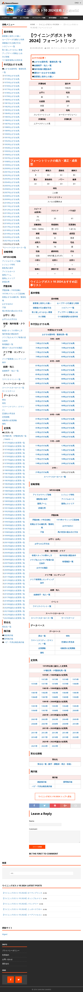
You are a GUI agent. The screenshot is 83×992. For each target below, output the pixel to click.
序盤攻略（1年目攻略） (42, 519)
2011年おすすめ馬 (11, 206)
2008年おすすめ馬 (11, 196)
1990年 (76, 697)
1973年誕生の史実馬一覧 (14, 446)
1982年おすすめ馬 (11, 106)
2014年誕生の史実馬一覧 (14, 587)
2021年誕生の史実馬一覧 (14, 611)
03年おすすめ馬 (42, 423)
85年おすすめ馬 (42, 374)
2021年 (34, 746)
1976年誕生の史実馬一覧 (14, 456)
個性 (42, 652)
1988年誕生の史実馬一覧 (14, 497)
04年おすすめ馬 (67, 423)
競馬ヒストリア (67, 503)
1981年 (34, 692)
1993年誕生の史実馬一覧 (14, 515)
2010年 (76, 724)
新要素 (15, 18)
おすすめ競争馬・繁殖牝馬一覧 (47, 61)
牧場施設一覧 (67, 561)
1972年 (45, 679)
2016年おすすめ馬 (11, 223)
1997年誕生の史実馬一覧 (14, 528)
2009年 (65, 724)
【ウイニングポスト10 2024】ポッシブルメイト (22, 898)
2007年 (45, 724)
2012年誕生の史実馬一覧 (14, 580)
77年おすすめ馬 (42, 352)
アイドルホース (67, 499)
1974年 (65, 679)
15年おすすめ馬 (42, 454)
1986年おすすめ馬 (11, 120)
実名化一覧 (6, 626)
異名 (4, 399)
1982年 (45, 692)
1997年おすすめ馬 (11, 158)
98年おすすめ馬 (67, 405)
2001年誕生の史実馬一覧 (14, 542)
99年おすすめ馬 (42, 410)
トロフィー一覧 (67, 307)
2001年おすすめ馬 (11, 172)
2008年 (55, 724)
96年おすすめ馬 (67, 401)
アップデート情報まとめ (68, 312)
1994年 (65, 706)
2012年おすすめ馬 (11, 209)
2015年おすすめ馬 (11, 220)
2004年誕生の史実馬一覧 (14, 552)
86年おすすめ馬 (67, 374)
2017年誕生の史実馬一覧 (14, 597)
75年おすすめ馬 (42, 348)
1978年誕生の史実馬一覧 (14, 463)
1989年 (65, 697)
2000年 (76, 710)
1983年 (55, 692)
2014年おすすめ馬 (11, 216)
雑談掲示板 (42, 782)
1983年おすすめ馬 (11, 110)
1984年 (65, 692)
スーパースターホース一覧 (55, 476)
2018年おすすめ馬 (11, 230)
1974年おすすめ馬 (11, 79)
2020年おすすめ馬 (11, 237)
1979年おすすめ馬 (11, 96)
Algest (4, 934)
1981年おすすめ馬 (11, 103)
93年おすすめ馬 (42, 396)
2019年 (65, 737)
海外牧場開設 (53, 18)
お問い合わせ (7, 959)
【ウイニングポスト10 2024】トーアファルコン (22, 914)
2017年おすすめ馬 (11, 227)
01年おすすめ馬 (42, 419)
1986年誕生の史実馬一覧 (14, 491)
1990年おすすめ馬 (11, 134)
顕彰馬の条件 (42, 499)
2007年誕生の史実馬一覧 (14, 563)
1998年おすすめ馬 (11, 161)
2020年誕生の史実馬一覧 (14, 607)
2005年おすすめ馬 (11, 185)
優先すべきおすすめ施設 (44, 72)
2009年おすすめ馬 (11, 199)
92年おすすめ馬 (67, 392)
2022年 (45, 746)
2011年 (34, 732)
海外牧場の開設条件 (43, 69)
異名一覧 (42, 636)
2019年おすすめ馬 (11, 233)
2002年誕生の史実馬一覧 (14, 546)
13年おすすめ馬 (42, 450)
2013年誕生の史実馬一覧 (14, 583)
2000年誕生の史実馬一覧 (14, 539)
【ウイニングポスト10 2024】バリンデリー (20, 903)
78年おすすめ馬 (67, 352)
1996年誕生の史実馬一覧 (14, 525)
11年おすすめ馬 (42, 445)
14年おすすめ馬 (67, 450)
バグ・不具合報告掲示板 (42, 786)
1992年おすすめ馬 (11, 141)
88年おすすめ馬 (67, 379)
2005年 (76, 719)
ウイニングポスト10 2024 (64, 48)
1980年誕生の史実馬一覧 (14, 470)
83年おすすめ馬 (42, 370)
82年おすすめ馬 (67, 365)
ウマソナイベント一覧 (42, 606)
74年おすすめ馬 (67, 343)
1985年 (76, 692)
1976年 (34, 684)
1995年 (76, 706)
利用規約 (5, 955)
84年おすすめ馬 (67, 370)
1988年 (55, 697)
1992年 (45, 706)
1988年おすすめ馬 (11, 127)
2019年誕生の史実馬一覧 (14, 604)
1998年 (55, 710)
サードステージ (67, 618)
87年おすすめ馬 (42, 379)
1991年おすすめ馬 (11, 137)
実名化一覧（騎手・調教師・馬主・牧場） (55, 764)
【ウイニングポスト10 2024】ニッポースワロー (22, 909)
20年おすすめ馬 (67, 463)
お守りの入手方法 (42, 543)
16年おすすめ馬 (67, 454)
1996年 (34, 710)
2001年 (34, 719)
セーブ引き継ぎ (24, 18)
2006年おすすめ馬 (11, 189)
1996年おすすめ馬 (11, 154)
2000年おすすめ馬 (11, 168)
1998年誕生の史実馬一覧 (14, 532)
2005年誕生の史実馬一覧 (14, 556)
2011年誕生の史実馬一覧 (14, 577)
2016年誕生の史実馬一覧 (14, 594)
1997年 (45, 710)
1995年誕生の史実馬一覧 (14, 522)
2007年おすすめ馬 (11, 192)
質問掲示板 (67, 782)
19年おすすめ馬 (42, 463)
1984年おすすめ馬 (11, 113)
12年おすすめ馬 (67, 445)
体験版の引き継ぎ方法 (42, 307)
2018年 (55, 737)
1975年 (76, 679)
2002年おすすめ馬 (11, 175)
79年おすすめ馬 (42, 356)
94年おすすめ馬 (67, 396)
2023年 (55, 746)
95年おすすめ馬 (42, 401)
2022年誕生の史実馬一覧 (14, 614)
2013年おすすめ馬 (11, 213)
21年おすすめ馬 (42, 472)
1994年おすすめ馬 (11, 148)
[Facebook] (10, 979)
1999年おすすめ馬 (11, 165)
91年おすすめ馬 (42, 392)
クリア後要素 (64, 18)
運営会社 (5, 963)
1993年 (55, 706)
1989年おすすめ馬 (11, 130)
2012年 (45, 732)
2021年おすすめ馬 (11, 240)
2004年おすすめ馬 (11, 182)
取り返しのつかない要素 (42, 312)
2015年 (76, 732)
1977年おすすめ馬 (11, 89)
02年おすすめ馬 (67, 419)
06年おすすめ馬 (67, 428)
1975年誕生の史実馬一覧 (14, 453)
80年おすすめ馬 (67, 356)
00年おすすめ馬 (67, 410)
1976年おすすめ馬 (11, 86)
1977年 (45, 684)
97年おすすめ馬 (42, 405)
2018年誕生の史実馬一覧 (14, 601)
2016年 (34, 737)
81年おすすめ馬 (42, 365)
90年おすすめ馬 (67, 383)
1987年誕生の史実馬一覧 (14, 494)
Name (31, 821)
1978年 (55, 684)
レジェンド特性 (67, 494)
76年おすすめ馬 (67, 348)
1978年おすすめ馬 (11, 93)
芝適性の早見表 (67, 642)
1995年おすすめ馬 (11, 151)
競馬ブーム (42, 503)
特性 (68, 636)
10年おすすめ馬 (67, 436)
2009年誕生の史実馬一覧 (14, 570)
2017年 (45, 737)
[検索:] (41, 873)
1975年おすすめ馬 (11, 82)
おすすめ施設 (42, 568)
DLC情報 (42, 316)
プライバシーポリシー (10, 950)
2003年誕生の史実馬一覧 (14, 549)
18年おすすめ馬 (67, 459)
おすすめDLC (67, 526)
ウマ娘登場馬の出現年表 (68, 316)
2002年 (45, 719)
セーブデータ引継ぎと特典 (68, 303)
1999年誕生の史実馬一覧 (14, 535)
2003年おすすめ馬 (11, 179)
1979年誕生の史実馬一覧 (14, 467)
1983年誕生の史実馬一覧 (14, 480)
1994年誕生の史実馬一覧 (14, 518)
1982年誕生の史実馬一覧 (14, 477)
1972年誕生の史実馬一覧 (14, 442)
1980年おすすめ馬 (11, 99)
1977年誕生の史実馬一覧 (14, 460)
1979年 (65, 684)
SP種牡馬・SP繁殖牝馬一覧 (55, 670)
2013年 (55, 732)
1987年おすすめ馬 (11, 123)
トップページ (5, 18)
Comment (33, 829)
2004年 (65, 719)
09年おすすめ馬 (42, 436)
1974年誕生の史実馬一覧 (14, 449)
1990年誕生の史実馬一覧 (14, 504)
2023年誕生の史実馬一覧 (14, 618)
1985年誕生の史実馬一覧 (14, 487)
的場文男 (42, 508)
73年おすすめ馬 (42, 343)
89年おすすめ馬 (42, 383)
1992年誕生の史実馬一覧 (14, 511)
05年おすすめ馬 (42, 428)
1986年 (34, 697)
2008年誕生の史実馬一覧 (14, 566)
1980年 (76, 684)
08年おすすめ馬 (67, 432)
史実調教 (42, 648)
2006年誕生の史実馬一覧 (14, 559)
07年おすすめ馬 (42, 432)
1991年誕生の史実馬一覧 (14, 508)
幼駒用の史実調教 (68, 648)
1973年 (55, 679)
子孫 (42, 532)
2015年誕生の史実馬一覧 (14, 590)
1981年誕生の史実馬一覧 (14, 473)
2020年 (76, 737)
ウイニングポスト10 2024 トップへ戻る (54, 796)
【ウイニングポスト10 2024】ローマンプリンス (22, 893)
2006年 (34, 724)
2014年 (65, 732)
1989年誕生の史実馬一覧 (14, 501)
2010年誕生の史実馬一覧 (14, 573)
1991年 (34, 706)
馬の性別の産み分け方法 (68, 532)
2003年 (55, 719)
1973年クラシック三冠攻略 (68, 519)
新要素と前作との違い (43, 76)
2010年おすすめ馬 (11, 203)
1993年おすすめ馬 (11, 144)
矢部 (48, 48)
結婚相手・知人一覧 (43, 65)
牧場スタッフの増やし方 (42, 555)
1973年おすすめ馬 (11, 75)
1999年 (65, 710)
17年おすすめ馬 (42, 459)
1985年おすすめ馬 (11, 117)
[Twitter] (18, 979)
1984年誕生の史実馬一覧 (14, 484)
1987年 (45, 697)
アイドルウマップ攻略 (38, 18)
